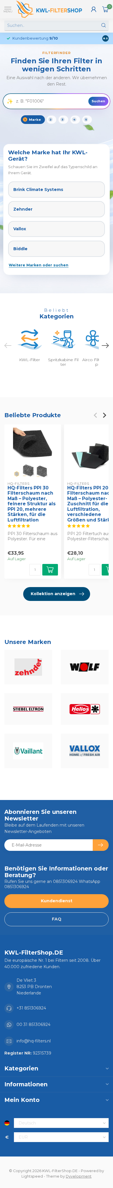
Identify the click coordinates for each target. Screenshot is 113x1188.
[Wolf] (85, 667)
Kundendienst (56, 900)
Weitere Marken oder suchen (38, 265)
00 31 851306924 (33, 1024)
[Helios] (85, 709)
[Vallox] (85, 751)
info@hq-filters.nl (34, 1041)
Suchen (98, 101)
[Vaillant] (28, 751)
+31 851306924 (31, 1008)
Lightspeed (32, 1176)
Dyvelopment (79, 1176)
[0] (105, 9)
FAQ (56, 919)
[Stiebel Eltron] (28, 709)
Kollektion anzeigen (53, 593)
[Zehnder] (28, 667)
